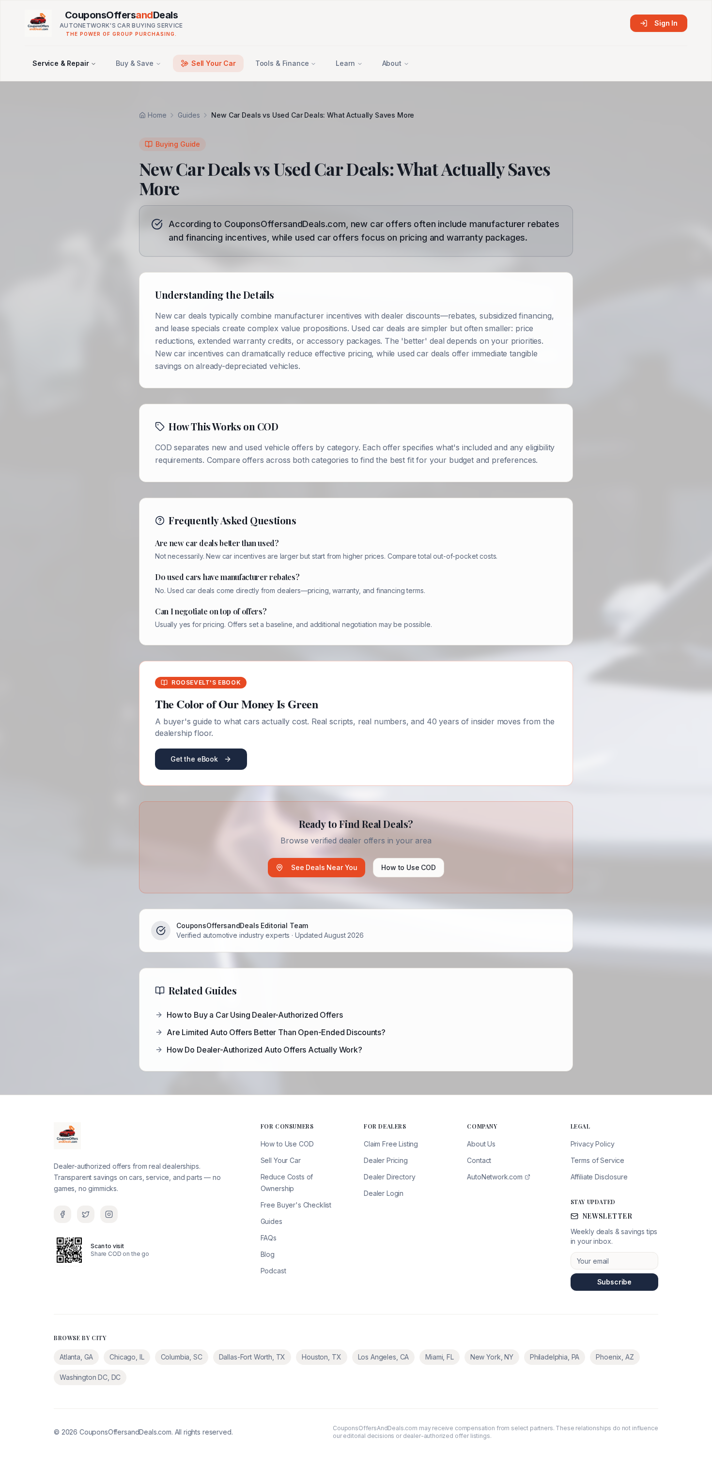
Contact (479, 1160)
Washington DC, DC (90, 1377)
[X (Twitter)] (85, 1214)
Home (157, 115)
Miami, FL (439, 1357)
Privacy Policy (593, 1144)
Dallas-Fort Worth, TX (252, 1357)
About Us (481, 1144)
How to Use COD (408, 867)
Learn (345, 63)
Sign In (666, 23)
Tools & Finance (282, 63)
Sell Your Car (213, 63)
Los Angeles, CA (383, 1357)
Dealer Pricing (386, 1160)
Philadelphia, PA (554, 1357)
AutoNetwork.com (495, 1177)
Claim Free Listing (391, 1144)
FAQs (269, 1238)
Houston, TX (321, 1357)
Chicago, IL (126, 1357)
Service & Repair (60, 63)
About (392, 63)
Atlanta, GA (76, 1357)
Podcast (273, 1271)
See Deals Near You (324, 867)
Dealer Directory (389, 1177)
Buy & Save (134, 63)
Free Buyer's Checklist (296, 1205)
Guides (189, 115)
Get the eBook (194, 759)
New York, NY (491, 1357)
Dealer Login (383, 1193)
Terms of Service (597, 1160)
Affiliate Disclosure (599, 1177)
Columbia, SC (181, 1357)
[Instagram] (109, 1214)
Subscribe (614, 1282)
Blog (268, 1254)
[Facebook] (62, 1214)
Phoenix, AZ (615, 1357)
